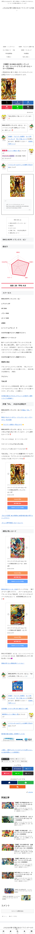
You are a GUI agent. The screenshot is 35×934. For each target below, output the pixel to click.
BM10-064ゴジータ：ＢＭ (9, 589)
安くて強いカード (21, 139)
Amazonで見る (17, 499)
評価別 (10, 136)
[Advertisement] (17, 29)
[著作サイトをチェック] (9, 782)
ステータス (13, 228)
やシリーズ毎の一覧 (10, 150)
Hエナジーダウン (11, 417)
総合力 (11, 225)
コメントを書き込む (17, 911)
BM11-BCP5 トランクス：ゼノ (18, 223)
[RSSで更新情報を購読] (17, 786)
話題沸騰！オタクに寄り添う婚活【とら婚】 (15, 708)
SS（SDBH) (6, 759)
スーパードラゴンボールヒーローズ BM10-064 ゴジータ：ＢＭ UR (17, 563)
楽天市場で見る (17, 503)
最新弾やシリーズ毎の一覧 (10, 714)
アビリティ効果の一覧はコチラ (12, 424)
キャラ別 (28, 136)
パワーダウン (17, 761)
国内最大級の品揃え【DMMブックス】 (13, 734)
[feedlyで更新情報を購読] (26, 782)
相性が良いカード (14, 233)
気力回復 (9, 419)
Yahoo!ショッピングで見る (17, 507)
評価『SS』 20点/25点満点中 (18, 230)
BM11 (3, 417)
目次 (15, 220)
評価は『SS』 (26, 410)
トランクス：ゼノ (22, 417)
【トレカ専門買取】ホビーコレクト (12, 523)
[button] (28, 107)
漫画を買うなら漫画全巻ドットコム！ (12, 663)
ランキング (11, 139)
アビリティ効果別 (19, 136)
